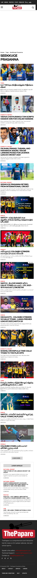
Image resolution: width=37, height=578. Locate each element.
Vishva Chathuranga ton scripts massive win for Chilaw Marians (17, 118)
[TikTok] (8, 558)
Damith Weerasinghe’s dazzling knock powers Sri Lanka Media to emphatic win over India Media (15, 484)
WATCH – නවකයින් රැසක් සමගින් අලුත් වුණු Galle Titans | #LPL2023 (16, 415)
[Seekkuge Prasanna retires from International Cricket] (17, 171)
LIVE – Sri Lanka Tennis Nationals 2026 (17, 510)
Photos (6, 495)
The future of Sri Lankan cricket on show (16, 471)
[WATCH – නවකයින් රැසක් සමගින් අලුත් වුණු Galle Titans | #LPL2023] (17, 401)
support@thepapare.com (23, 553)
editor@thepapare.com (23, 550)
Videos (2, 215)
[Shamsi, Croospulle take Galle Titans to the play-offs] (17, 338)
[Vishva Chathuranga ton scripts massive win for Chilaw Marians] (17, 104)
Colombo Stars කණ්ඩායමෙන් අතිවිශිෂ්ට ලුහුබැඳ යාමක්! (13, 447)
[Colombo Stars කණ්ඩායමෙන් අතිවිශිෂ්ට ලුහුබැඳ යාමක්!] (17, 433)
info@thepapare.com (17, 555)
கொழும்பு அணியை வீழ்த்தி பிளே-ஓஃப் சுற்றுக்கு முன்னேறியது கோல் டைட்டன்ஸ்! (16, 383)
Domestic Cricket (6, 114)
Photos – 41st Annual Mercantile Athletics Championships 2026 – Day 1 (16, 497)
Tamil (2, 83)
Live (4, 508)
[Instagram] (5, 558)
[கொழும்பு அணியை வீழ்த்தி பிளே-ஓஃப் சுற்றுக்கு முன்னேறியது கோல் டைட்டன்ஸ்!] (17, 369)
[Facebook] (2, 558)
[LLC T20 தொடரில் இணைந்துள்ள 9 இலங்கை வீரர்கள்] (17, 72)
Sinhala (3, 249)
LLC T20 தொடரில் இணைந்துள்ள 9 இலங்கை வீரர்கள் (16, 86)
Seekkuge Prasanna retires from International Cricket (14, 185)
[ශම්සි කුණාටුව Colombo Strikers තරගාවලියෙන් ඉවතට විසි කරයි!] (17, 238)
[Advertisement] (18, 29)
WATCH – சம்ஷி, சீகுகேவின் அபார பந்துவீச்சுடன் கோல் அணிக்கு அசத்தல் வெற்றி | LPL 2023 (16, 220)
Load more (16, 458)
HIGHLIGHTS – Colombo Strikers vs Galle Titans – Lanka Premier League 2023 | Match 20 (16, 319)
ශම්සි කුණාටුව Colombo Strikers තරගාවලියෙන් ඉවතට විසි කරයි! (14, 252)
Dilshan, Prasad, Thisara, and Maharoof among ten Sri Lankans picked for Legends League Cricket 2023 (15, 151)
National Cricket (6, 182)
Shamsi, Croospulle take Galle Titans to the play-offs (16, 352)
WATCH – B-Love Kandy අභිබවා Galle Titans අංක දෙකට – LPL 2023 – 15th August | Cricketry (16, 285)
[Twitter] (11, 558)
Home (2, 52)
